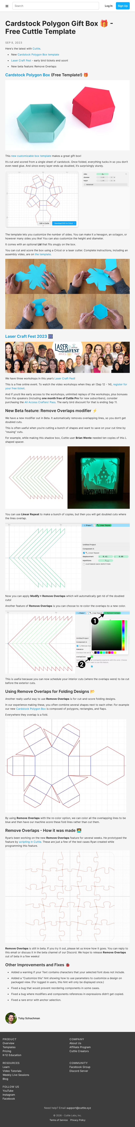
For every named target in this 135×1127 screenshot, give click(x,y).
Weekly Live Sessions (16, 1074)
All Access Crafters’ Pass (40, 402)
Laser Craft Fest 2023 (26, 336)
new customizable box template (31, 155)
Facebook (9, 1098)
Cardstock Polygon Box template (38, 54)
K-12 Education (12, 1055)
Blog (5, 1078)
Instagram (9, 1094)
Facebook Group (79, 1067)
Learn (6, 1067)
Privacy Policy (77, 1120)
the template (43, 254)
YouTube (8, 1090)
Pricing (7, 1051)
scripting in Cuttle (30, 841)
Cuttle (36, 48)
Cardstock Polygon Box (27, 74)
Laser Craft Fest (21, 60)
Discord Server (78, 1071)
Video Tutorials (12, 1071)
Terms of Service (59, 1120)
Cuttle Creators (79, 1051)
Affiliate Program (80, 1047)
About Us (75, 1043)
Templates (9, 1047)
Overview (8, 1043)
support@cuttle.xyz (79, 1108)
